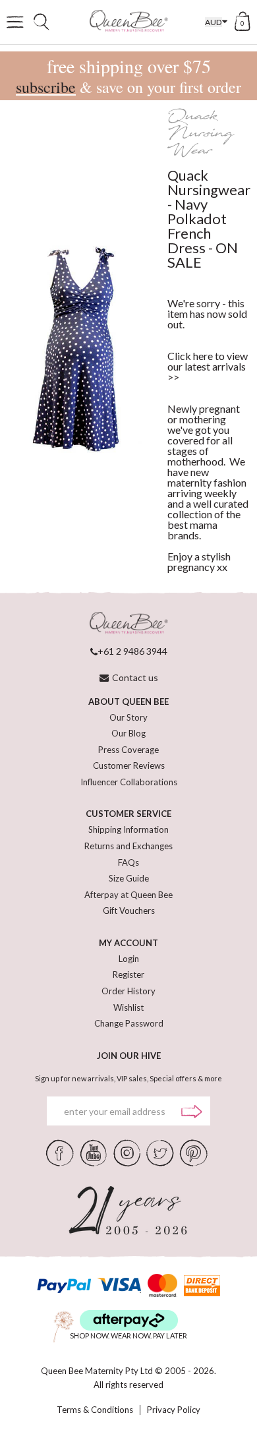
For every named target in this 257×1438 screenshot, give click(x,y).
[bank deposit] (202, 1285)
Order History (128, 991)
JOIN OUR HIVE (129, 1055)
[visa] (119, 1285)
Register (128, 974)
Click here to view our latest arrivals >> (207, 366)
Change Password (128, 1023)
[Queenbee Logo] (128, 623)
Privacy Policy (173, 1410)
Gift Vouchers (129, 910)
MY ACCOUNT (128, 943)
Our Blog (128, 733)
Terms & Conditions (95, 1410)
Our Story (128, 717)
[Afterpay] (129, 1320)
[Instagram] (126, 1152)
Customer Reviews (129, 765)
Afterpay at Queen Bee (128, 894)
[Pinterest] (194, 1152)
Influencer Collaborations (128, 782)
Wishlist (128, 1007)
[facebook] (60, 1152)
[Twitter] (159, 1152)
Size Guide (129, 878)
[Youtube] (93, 1152)
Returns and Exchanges (128, 846)
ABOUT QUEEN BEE (128, 701)
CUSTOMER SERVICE (128, 813)
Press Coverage (128, 749)
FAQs (128, 862)
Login (129, 958)
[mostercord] (162, 1285)
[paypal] (64, 1285)
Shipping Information (128, 829)
